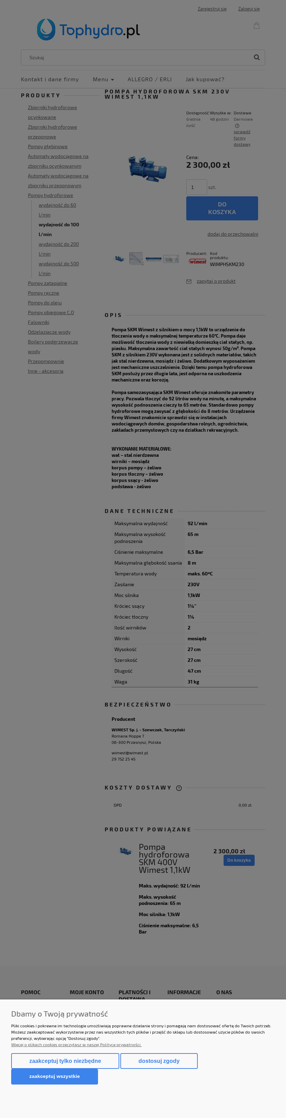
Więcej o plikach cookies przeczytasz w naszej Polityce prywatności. (76, 1044)
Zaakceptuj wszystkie (54, 1076)
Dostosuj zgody (159, 1061)
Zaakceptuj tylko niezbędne (65, 1061)
